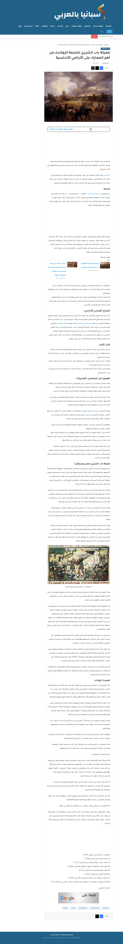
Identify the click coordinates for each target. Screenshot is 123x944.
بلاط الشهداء (62, 323)
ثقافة (37, 26)
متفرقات (45, 26)
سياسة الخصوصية (75, 937)
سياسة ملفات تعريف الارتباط (61, 937)
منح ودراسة (28, 26)
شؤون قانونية (77, 26)
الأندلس (107, 175)
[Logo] (80, 11)
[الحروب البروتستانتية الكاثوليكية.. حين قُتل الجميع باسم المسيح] (105, 265)
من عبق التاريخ (99, 44)
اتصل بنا (50, 937)
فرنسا (73, 908)
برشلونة (105, 908)
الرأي (20, 26)
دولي (67, 26)
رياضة (52, 26)
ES (109, 31)
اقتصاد (60, 26)
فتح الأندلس (82, 908)
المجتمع (87, 26)
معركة (65, 908)
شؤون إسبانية (98, 26)
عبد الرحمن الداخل (95, 194)
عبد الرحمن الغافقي (84, 323)
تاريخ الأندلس (94, 908)
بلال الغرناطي (105, 63)
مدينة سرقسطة (93, 411)
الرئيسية (109, 26)
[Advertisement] (78, 147)
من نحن (45, 937)
